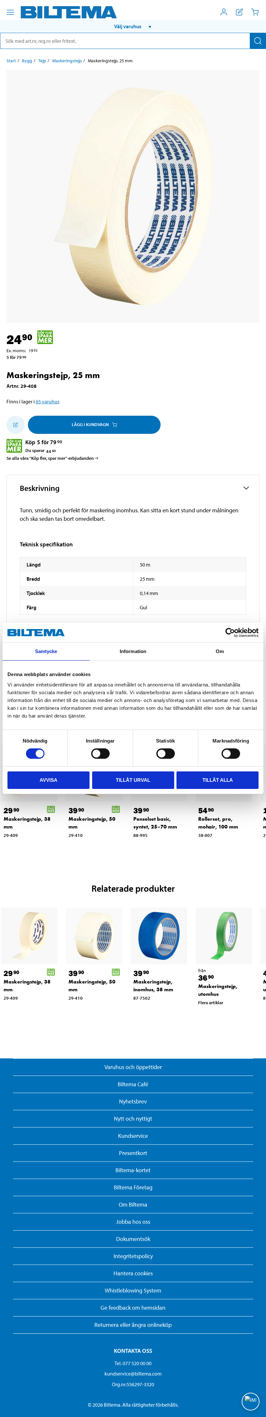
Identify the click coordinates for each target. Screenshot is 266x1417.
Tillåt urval (133, 780)
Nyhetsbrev (133, 1101)
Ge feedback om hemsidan (133, 1307)
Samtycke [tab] (46, 651)
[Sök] (258, 41)
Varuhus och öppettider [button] (133, 1067)
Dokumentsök (133, 1239)
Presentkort (133, 1153)
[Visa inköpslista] (239, 12)
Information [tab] (133, 651)
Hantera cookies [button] (133, 1273)
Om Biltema (133, 1204)
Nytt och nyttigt (133, 1118)
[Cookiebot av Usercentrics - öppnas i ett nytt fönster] (230, 632)
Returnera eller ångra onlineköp (133, 1324)
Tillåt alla (217, 780)
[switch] (100, 753)
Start (11, 61)
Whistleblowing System (133, 1290)
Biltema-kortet (133, 1170)
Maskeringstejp (67, 61)
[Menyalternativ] (10, 12)
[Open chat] (250, 1401)
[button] (133, 26)
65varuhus (47, 401)
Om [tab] (220, 651)
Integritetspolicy (133, 1256)
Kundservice (133, 1135)
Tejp (42, 61)
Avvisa (48, 780)
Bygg (27, 61)
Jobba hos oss (133, 1221)
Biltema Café (133, 1084)
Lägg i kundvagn (90, 424)
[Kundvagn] (255, 12)
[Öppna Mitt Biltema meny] (224, 12)
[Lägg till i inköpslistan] (15, 425)
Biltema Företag (133, 1187)
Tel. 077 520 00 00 (133, 1363)
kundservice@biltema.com (133, 1373)
